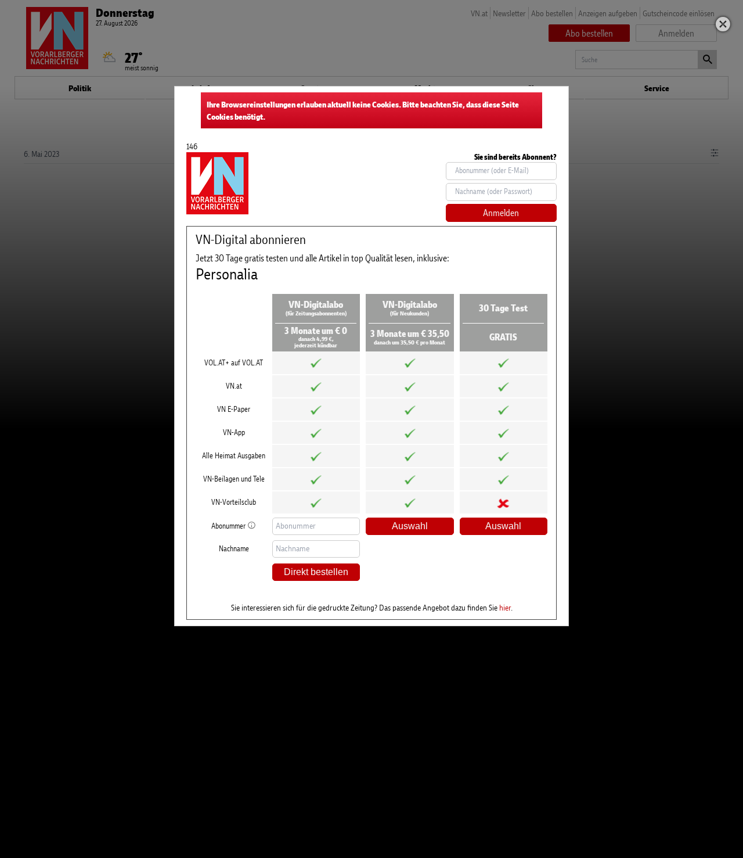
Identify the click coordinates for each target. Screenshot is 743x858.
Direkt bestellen (316, 572)
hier (505, 607)
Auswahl (410, 526)
